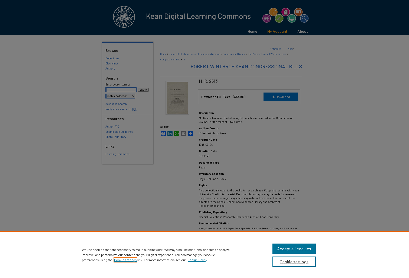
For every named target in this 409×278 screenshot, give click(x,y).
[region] (204, 254)
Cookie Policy (197, 260)
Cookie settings (125, 260)
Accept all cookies (294, 248)
